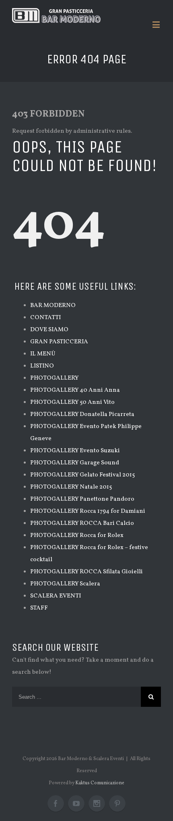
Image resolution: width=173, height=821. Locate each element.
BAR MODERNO (53, 305)
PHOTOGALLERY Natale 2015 (71, 487)
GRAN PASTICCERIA (59, 342)
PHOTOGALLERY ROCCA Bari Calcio (82, 523)
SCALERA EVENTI (55, 596)
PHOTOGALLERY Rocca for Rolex (77, 535)
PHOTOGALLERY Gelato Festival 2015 (82, 475)
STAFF (39, 608)
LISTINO (42, 366)
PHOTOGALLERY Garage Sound (74, 463)
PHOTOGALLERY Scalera (65, 584)
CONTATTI (45, 317)
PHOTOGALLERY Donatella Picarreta (82, 414)
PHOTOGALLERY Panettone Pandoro (82, 499)
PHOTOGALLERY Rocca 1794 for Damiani (87, 511)
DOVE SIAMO (49, 330)
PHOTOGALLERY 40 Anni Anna (75, 390)
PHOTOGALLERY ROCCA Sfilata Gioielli (86, 572)
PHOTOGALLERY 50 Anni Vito (72, 402)
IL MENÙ (43, 354)
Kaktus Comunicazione (99, 783)
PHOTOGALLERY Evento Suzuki (75, 451)
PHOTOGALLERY (54, 378)
